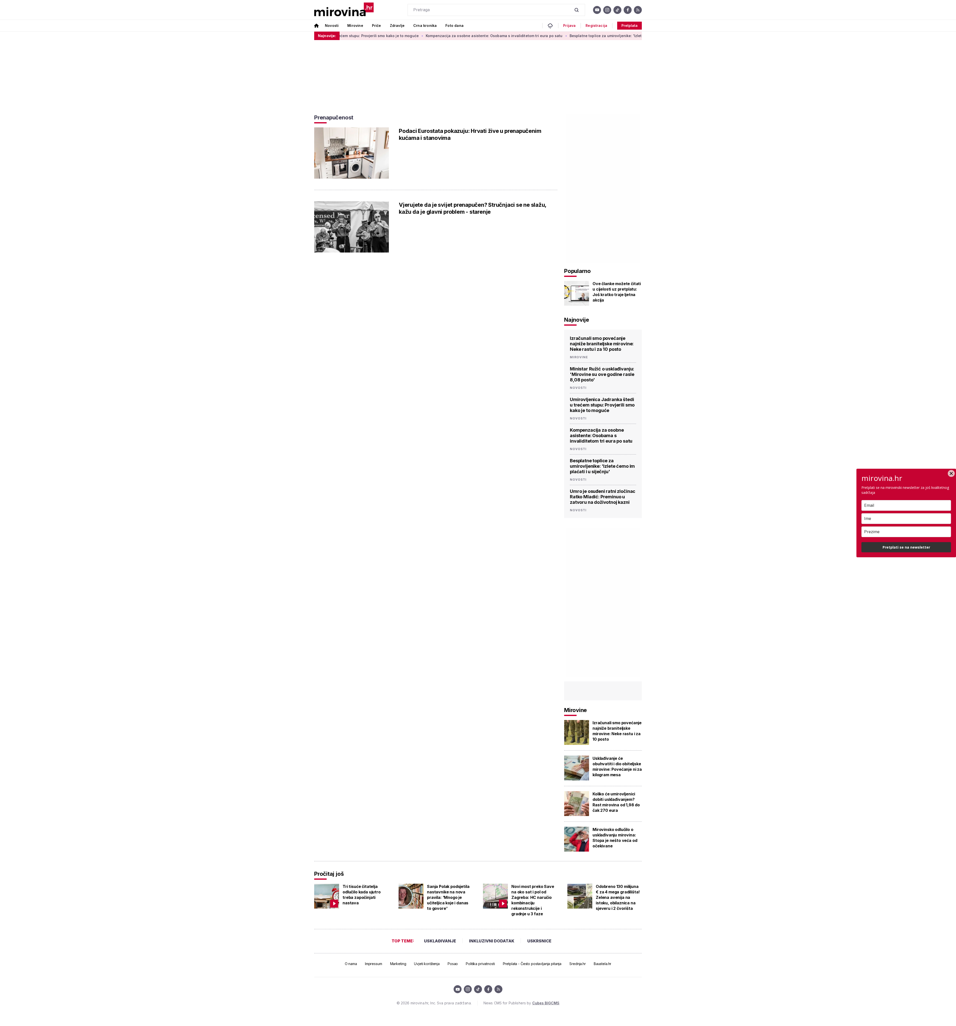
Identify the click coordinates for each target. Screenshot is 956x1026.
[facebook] (628, 10)
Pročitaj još (329, 874)
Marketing (398, 964)
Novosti (332, 25)
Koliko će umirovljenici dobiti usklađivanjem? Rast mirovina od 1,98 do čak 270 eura (616, 802)
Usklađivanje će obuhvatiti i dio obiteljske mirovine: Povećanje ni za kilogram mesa (617, 766)
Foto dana (454, 25)
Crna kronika (425, 25)
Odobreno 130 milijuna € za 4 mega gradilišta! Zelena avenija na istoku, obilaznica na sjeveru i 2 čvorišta (618, 897)
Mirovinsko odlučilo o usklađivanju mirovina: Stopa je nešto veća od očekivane (615, 837)
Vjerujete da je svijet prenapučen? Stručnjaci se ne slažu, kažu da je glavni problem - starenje (472, 208)
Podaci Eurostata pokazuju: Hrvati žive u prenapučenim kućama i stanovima (470, 134)
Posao (453, 964)
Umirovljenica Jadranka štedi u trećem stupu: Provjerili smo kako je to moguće (602, 405)
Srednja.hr (577, 964)
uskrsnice (539, 940)
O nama (351, 964)
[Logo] (344, 9)
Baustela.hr (602, 964)
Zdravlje (397, 25)
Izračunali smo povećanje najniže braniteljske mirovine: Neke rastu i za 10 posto (602, 344)
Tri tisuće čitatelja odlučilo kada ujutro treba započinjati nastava (362, 894)
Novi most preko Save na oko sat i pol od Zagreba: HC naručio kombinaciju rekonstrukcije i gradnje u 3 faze (532, 900)
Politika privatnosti (480, 964)
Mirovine (355, 25)
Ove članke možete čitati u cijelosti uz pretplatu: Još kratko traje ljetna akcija (617, 292)
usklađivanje (440, 940)
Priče (376, 25)
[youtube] (597, 10)
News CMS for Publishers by (521, 1003)
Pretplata (629, 25)
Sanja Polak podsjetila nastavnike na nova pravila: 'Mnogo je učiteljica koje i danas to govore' (448, 897)
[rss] (638, 10)
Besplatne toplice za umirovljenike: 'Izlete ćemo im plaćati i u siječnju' (589, 36)
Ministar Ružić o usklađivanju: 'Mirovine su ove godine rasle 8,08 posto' (602, 374)
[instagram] (607, 10)
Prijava (569, 26)
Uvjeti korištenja (427, 964)
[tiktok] (617, 10)
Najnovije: (327, 36)
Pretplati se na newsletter (906, 547)
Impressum (373, 964)
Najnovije (576, 319)
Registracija (596, 26)
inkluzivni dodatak (491, 940)
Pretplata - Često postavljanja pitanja (532, 964)
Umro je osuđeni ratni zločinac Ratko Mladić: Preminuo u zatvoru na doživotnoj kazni (602, 497)
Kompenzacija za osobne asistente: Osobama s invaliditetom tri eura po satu (451, 36)
